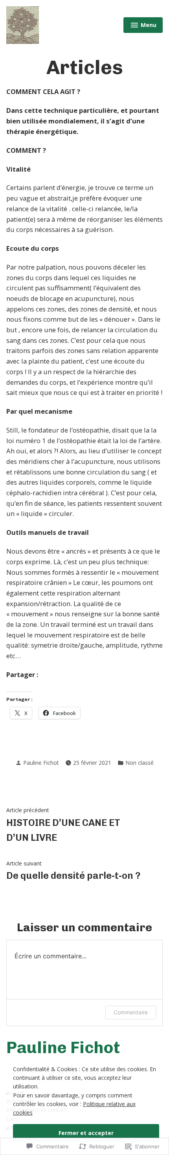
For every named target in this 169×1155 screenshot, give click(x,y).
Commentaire (131, 1012)
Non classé (139, 762)
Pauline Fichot (41, 762)
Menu (144, 26)
